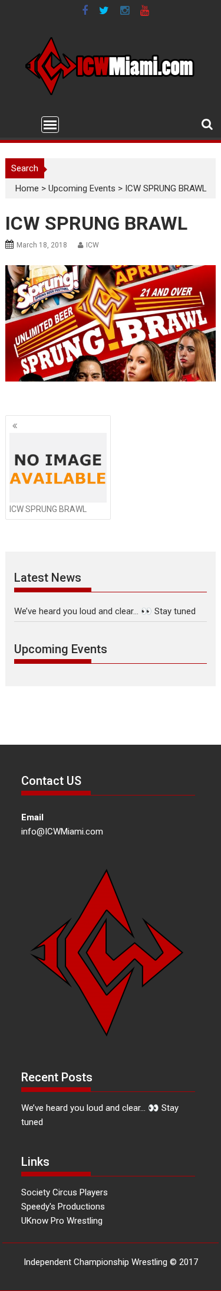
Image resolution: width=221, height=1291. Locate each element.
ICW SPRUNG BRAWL (48, 509)
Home (27, 188)
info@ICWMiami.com (62, 831)
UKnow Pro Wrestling (62, 1220)
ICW (92, 245)
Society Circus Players (64, 1192)
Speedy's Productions (63, 1206)
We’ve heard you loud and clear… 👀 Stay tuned (105, 611)
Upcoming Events (82, 188)
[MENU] (50, 124)
